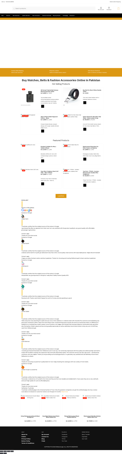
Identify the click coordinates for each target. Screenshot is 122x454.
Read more (64, 391)
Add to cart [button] (45, 108)
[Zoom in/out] (1, 451)
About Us (24, 434)
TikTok (63, 439)
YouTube (64, 441)
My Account (101, 9)
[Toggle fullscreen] (5, 451)
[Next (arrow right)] (5, 453)
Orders (23, 436)
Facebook (64, 434)
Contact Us (45, 436)
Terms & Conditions (27, 443)
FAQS (43, 441)
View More (45, 132)
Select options (88, 105)
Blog (43, 439)
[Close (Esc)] (12, 451)
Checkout (109, 9)
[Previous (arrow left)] (1, 453)
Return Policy (25, 441)
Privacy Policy (25, 439)
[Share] (8, 451)
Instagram (64, 436)
